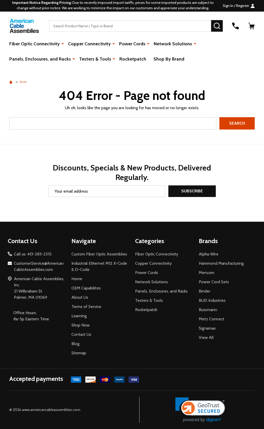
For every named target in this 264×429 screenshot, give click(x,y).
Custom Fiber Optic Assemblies (99, 254)
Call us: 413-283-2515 (33, 254)
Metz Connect (211, 318)
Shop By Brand (168, 59)
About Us (79, 297)
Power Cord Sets (214, 281)
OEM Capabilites (86, 288)
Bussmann (208, 309)
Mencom (206, 272)
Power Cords (132, 44)
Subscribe (192, 190)
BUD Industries (212, 300)
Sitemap (78, 352)
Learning (79, 315)
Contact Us (81, 334)
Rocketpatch (132, 59)
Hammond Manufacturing (221, 263)
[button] (200, 410)
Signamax (207, 328)
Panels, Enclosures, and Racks (40, 59)
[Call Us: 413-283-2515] (235, 26)
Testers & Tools (95, 59)
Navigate (83, 241)
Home (76, 278)
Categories (149, 241)
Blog (75, 343)
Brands (208, 241)
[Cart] (251, 26)
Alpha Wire (208, 254)
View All (206, 337)
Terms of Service (86, 306)
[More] (62, 43)
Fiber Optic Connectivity (34, 44)
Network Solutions (173, 44)
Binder (204, 291)
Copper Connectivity (89, 44)
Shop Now (80, 325)
